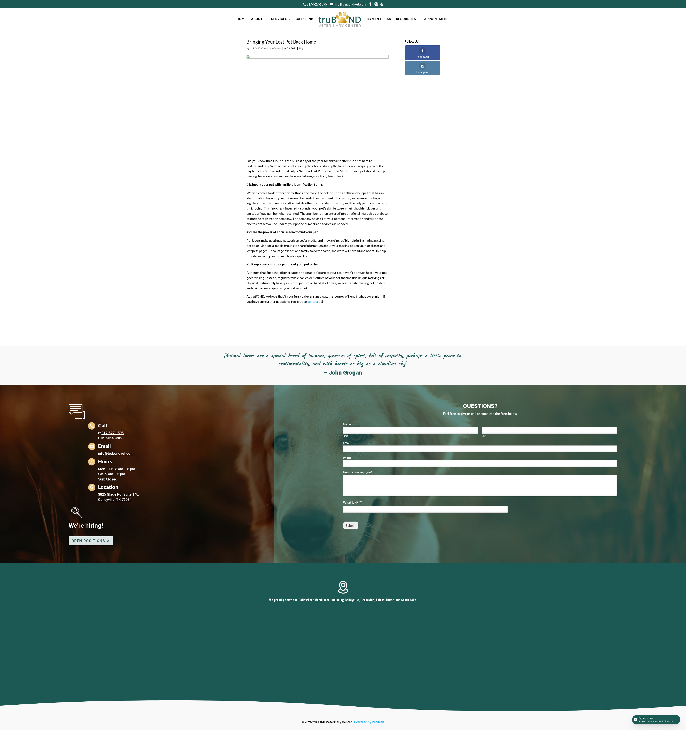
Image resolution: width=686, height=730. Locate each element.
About (257, 19)
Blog (301, 48)
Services (279, 19)
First (345, 435)
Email (347, 442)
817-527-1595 (317, 4)
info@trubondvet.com (115, 453)
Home (242, 19)
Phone (347, 457)
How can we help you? (358, 472)
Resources (406, 19)
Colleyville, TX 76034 (114, 499)
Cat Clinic (305, 19)
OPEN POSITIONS (88, 541)
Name (348, 424)
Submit (351, 525)
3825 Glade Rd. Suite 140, (118, 494)
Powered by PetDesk (369, 722)
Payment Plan (378, 19)
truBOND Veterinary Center (265, 48)
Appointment (436, 19)
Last (484, 435)
